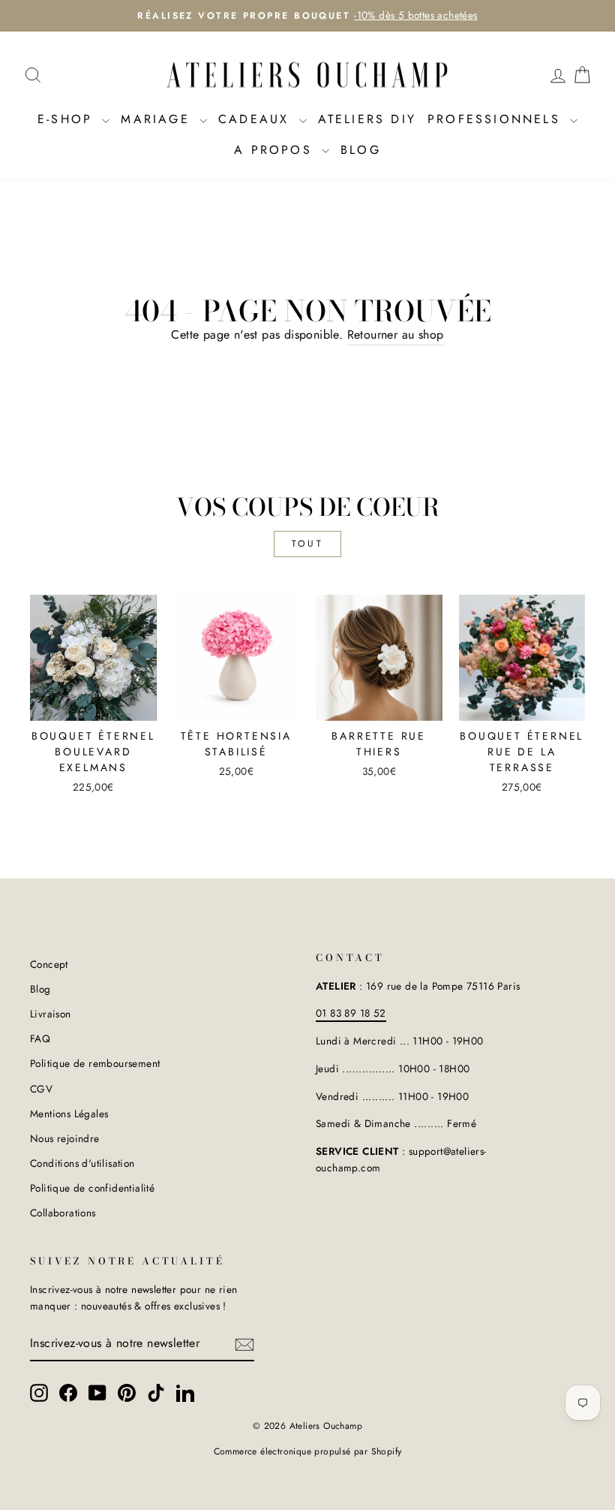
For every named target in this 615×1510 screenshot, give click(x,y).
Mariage (158, 119)
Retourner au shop (395, 334)
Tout (307, 543)
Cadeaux (257, 119)
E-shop (68, 119)
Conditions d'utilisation (82, 1163)
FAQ (40, 1038)
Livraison (50, 1013)
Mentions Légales (69, 1113)
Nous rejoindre (65, 1138)
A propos (276, 149)
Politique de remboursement (95, 1063)
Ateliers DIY (367, 119)
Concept (49, 964)
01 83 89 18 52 (351, 1012)
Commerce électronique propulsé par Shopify (308, 1451)
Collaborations (63, 1212)
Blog (360, 149)
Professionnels (497, 119)
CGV (41, 1088)
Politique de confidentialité (92, 1187)
